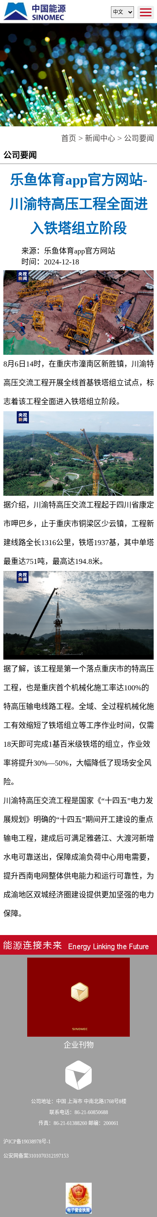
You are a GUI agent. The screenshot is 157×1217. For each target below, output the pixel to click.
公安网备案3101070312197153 (36, 1156)
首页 (68, 138)
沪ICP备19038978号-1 (27, 1142)
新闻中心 (100, 138)
